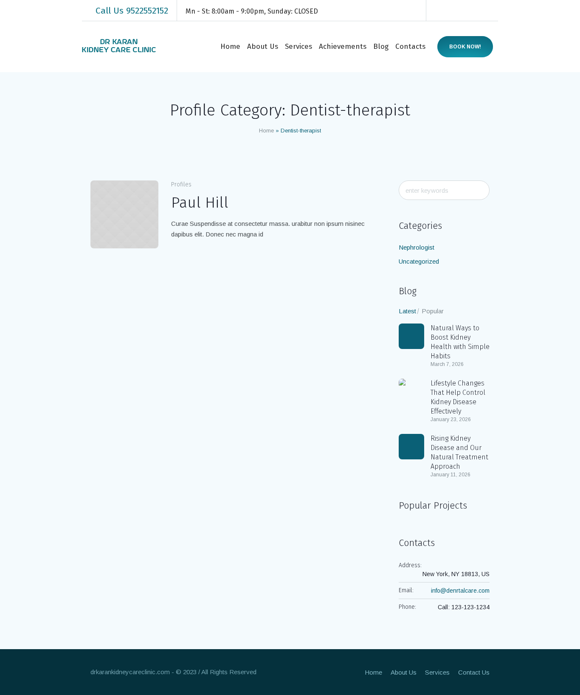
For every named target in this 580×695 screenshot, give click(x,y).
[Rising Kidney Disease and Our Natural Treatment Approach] (411, 446)
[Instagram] (466, 10)
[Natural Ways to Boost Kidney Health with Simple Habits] (411, 336)
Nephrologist (416, 247)
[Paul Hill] (124, 214)
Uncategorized (419, 261)
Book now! (465, 47)
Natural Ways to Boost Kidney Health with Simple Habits (460, 342)
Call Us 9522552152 (132, 10)
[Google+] (454, 10)
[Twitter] (479, 10)
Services (437, 672)
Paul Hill (199, 202)
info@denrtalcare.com (460, 590)
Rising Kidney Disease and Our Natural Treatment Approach (459, 452)
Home (266, 130)
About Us (404, 672)
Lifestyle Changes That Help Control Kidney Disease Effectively (458, 397)
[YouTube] (492, 10)
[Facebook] (441, 10)
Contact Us (474, 672)
